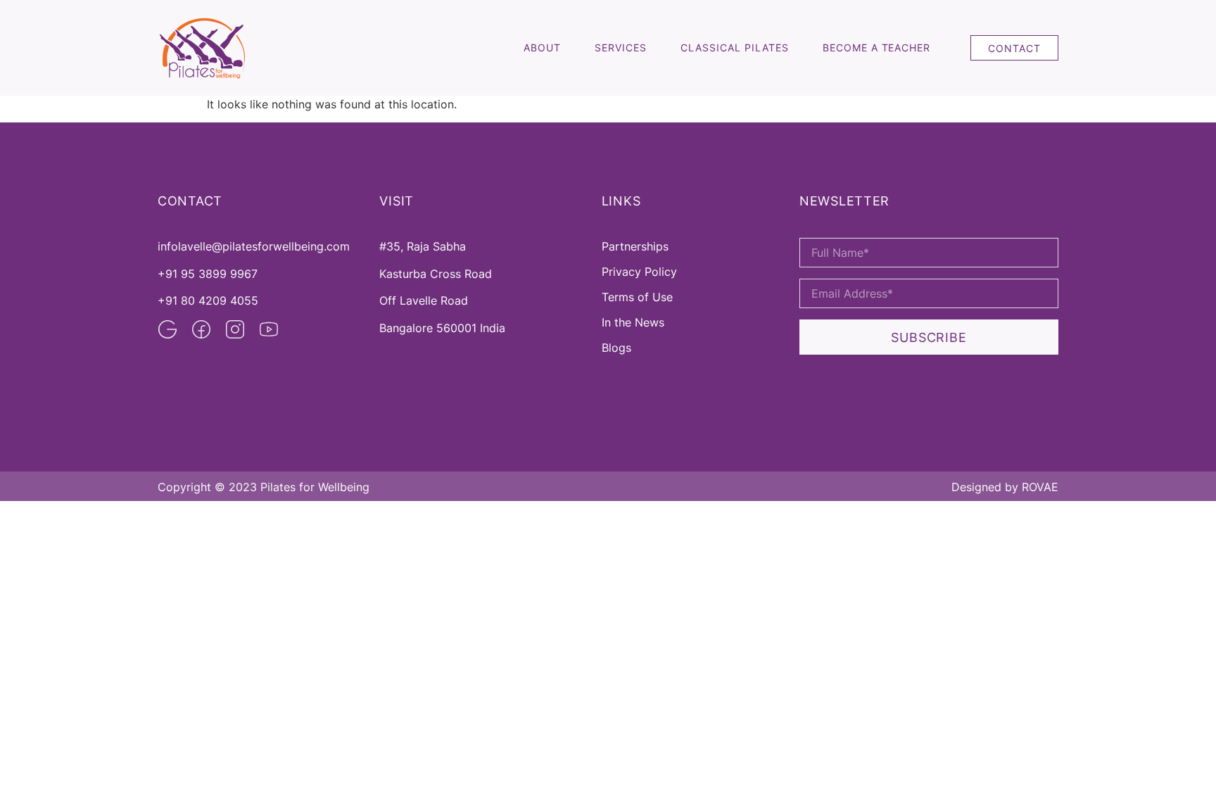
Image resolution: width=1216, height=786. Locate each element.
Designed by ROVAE (1004, 487)
